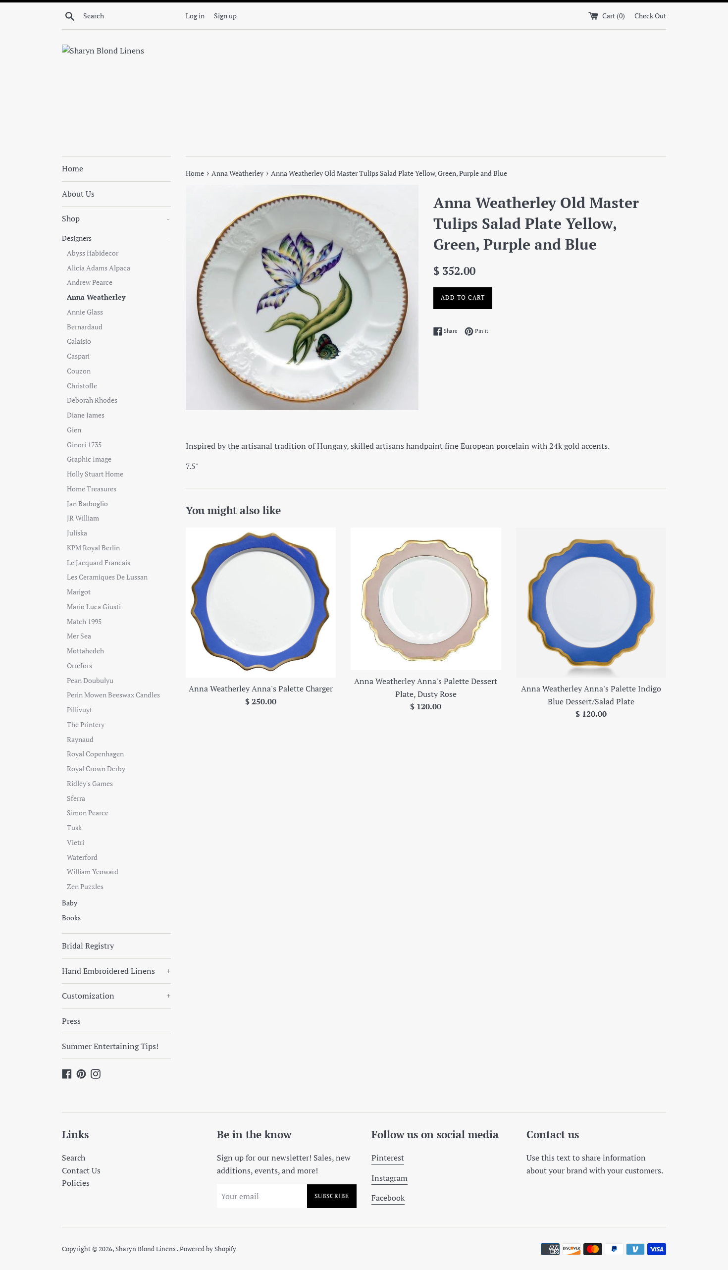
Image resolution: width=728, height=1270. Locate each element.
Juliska (77, 533)
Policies (76, 1182)
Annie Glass (85, 312)
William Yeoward (92, 871)
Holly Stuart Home (95, 474)
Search (73, 1157)
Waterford (82, 857)
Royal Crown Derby (96, 768)
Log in (195, 15)
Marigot (79, 591)
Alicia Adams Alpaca (98, 268)
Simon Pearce (87, 812)
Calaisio (79, 341)
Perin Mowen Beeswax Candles (113, 694)
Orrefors (79, 665)
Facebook (388, 1197)
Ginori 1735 (84, 444)
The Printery (85, 724)
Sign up (225, 15)
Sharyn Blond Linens (146, 1249)
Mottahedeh (85, 650)
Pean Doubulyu (90, 680)
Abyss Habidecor (92, 253)
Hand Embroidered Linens (116, 970)
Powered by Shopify (208, 1249)
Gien (74, 429)
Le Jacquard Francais (98, 562)
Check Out (650, 15)
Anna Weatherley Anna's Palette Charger (261, 688)
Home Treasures (91, 488)
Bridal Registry (88, 945)
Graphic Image (89, 459)
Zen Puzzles (85, 886)
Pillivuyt (79, 709)
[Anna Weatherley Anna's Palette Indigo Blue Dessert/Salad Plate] (591, 603)
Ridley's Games (90, 783)
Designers (116, 238)
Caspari (78, 356)
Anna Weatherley (96, 297)
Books (71, 917)
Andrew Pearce (89, 282)
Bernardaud (85, 326)
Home (72, 168)
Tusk (74, 827)
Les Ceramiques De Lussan (107, 577)
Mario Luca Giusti (94, 606)
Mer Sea (79, 636)
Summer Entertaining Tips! (110, 1046)
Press (71, 1020)
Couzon (79, 371)
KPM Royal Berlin (93, 547)
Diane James (85, 415)
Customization (116, 995)
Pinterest (387, 1157)
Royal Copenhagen (95, 753)
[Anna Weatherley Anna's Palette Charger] (261, 603)
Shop (116, 218)
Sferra (76, 798)
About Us (78, 193)
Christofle (82, 385)
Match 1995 (84, 621)
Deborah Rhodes (92, 400)
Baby (69, 903)
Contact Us (81, 1170)
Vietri (75, 842)
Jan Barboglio (87, 503)
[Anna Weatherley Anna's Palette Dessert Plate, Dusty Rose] (426, 599)
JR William (83, 518)
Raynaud (80, 739)
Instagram (389, 1177)
